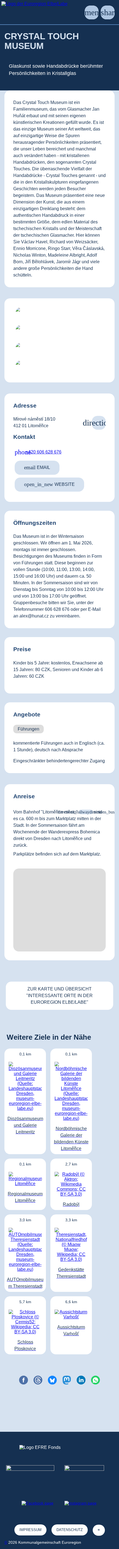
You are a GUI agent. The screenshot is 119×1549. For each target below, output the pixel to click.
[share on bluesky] (52, 1380)
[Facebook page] (37, 1503)
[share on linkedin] (81, 1380)
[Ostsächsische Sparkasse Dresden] (88, 1475)
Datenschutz (69, 1530)
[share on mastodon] (67, 1380)
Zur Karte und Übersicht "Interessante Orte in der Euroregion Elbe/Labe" (59, 996)
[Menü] (92, 12)
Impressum (30, 1530)
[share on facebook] (23, 1380)
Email (37, 467)
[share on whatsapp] (95, 1380)
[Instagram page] (80, 1503)
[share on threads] (38, 1380)
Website (49, 484)
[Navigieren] (99, 423)
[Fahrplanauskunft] (86, 812)
